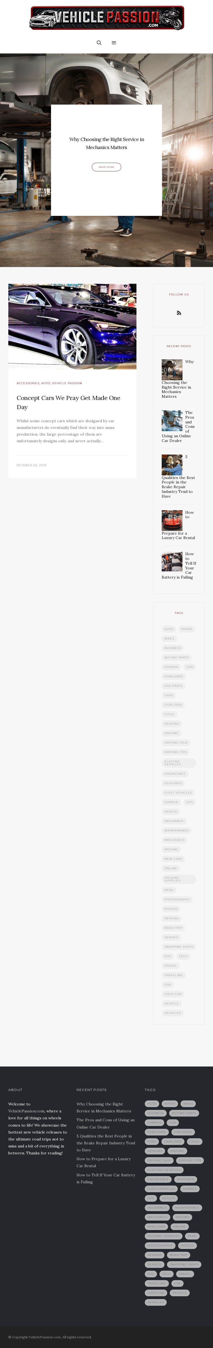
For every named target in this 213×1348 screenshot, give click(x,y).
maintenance (176, 830)
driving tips (175, 752)
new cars (173, 859)
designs (171, 723)
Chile (169, 714)
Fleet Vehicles (178, 792)
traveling (173, 975)
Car (189, 667)
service (171, 937)
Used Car (172, 994)
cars (168, 695)
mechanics (174, 840)
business (172, 648)
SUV (167, 956)
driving (171, 733)
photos (171, 909)
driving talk (176, 742)
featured (173, 783)
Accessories (28, 383)
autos (186, 629)
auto (168, 629)
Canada (171, 667)
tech (183, 956)
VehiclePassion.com (26, 1111)
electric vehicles (172, 763)
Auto (45, 383)
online (170, 868)
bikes (169, 638)
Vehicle (171, 1003)
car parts (173, 686)
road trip (173, 928)
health (170, 811)
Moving (171, 849)
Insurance (174, 821)
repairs (171, 918)
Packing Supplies (172, 879)
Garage (171, 802)
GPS (189, 802)
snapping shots (178, 947)
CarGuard (173, 676)
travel (170, 965)
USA (167, 984)
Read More (106, 167)
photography (177, 899)
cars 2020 (173, 705)
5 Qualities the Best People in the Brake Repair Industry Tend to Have (106, 1143)
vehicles (172, 1013)
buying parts (176, 657)
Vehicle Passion (67, 383)
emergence (175, 774)
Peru (169, 890)
